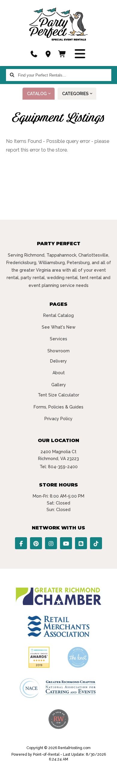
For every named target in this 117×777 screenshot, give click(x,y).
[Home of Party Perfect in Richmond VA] (58, 24)
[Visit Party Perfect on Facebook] (21, 543)
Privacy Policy (58, 418)
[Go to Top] (108, 768)
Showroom (58, 350)
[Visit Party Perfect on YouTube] (66, 543)
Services (58, 338)
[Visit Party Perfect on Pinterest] (36, 543)
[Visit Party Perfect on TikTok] (96, 543)
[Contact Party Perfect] (48, 54)
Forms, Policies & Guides (58, 407)
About (58, 372)
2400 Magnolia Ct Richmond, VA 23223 (58, 455)
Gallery (58, 384)
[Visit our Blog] (81, 543)
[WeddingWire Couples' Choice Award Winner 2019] (39, 666)
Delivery (58, 361)
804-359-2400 (63, 466)
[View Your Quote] (62, 54)
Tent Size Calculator (58, 395)
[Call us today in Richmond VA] (34, 54)
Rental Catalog (58, 315)
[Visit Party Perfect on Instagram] (51, 543)
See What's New (59, 327)
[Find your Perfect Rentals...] (12, 75)
